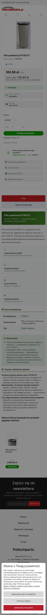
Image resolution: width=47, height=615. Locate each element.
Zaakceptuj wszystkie (23, 608)
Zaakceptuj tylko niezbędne (23, 594)
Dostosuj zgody (23, 601)
